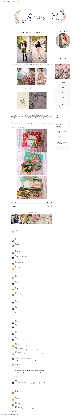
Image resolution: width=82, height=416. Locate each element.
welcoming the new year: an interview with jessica (62, 143)
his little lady (17, 352)
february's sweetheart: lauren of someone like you (63, 128)
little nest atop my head (61, 131)
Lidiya (16, 276)
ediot (15, 391)
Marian (16, 282)
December (59, 106)
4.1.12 (16, 238)
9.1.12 (16, 406)
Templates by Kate (15, 414)
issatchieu (16, 267)
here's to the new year (61, 144)
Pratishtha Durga (18, 332)
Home (4, 1)
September (59, 111)
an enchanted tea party (61, 130)
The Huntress (17, 363)
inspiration (14, 202)
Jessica (16, 381)
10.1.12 (16, 410)
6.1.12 (16, 343)
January (59, 126)
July (58, 115)
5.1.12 (16, 281)
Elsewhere (14, 1)
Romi (15, 239)
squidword (16, 251)
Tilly (15, 357)
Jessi (15, 288)
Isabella (16, 301)
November (59, 108)
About (8, 1)
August (59, 113)
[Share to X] (47, 202)
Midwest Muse (17, 403)
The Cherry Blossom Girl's (17, 64)
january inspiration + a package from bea (62, 141)
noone (16, 344)
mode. (16, 338)
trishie (16, 321)
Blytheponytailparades (19, 407)
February (59, 124)
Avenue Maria (4, 414)
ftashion (16, 244)
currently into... (60, 135)
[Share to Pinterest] (49, 202)
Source (31, 87)
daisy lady (59, 136)
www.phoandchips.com (19, 318)
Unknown (16, 230)
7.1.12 (16, 390)
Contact (20, 1)
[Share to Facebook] (46, 202)
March (58, 122)
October (59, 110)
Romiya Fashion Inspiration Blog (20, 241)
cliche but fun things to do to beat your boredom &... (63, 133)
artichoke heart (17, 293)
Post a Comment (15, 411)
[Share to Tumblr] (50, 202)
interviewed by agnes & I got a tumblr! (62, 138)
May (58, 119)
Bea (34, 123)
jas (15, 307)
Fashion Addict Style (18, 348)
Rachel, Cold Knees (18, 262)
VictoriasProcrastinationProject (20, 256)
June (58, 117)
